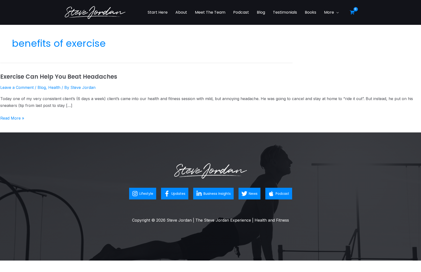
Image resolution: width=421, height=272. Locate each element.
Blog (42, 87)
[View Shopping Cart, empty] (352, 12)
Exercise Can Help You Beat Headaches (58, 77)
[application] (336, 12)
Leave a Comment (17, 87)
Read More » (12, 118)
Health (54, 87)
